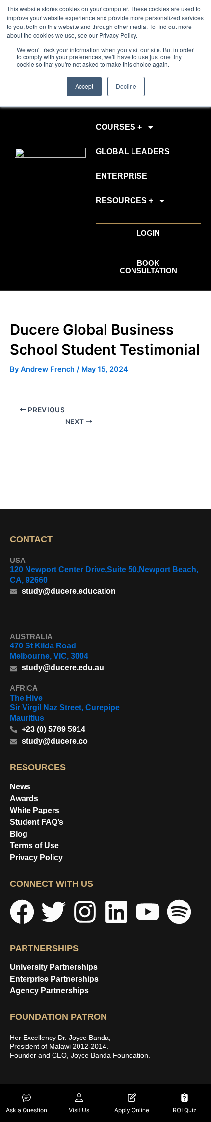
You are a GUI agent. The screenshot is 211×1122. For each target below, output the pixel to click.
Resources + (124, 200)
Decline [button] (126, 86)
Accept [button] (84, 86)
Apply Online (131, 1110)
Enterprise (121, 176)
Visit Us (79, 1110)
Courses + (119, 127)
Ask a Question (26, 1110)
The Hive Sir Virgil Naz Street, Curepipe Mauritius (65, 708)
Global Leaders (133, 151)
